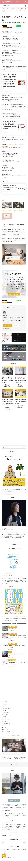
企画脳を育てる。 (5, 219)
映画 (3, 725)
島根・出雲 (4, 721)
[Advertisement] (14, 426)
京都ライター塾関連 (6, 719)
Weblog (3, 704)
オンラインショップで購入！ (7, 494)
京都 (3, 716)
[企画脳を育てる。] (7, 216)
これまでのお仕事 (5, 708)
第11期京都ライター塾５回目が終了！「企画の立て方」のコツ (7, 210)
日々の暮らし (4, 723)
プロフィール (4, 714)
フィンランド (4, 712)
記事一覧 (16, 325)
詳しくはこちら (6, 541)
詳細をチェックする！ (14, 294)
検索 (24, 447)
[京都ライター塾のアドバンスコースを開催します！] (18, 205)
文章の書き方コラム (21, 22)
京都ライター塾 (6, 50)
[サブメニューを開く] (25, 702)
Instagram (8, 328)
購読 (4, 855)
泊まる (3, 727)
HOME (3, 701)
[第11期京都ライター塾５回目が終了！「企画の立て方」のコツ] (7, 205)
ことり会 (3, 706)
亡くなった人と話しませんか (8, 573)
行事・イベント (5, 731)
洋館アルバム (4, 729)
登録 (4, 241)
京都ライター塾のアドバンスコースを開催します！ (18, 210)
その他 (3, 710)
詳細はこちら (7, 325)
